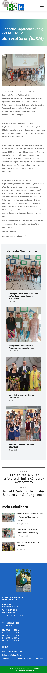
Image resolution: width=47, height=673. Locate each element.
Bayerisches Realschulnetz (12, 652)
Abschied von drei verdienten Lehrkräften (28, 544)
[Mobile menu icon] (42, 5)
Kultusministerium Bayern (12, 655)
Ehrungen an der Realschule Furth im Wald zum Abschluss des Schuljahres (23, 296)
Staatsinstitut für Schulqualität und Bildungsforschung (22, 658)
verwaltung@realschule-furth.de (14, 616)
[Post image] (8, 517)
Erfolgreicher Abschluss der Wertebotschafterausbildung (21, 346)
